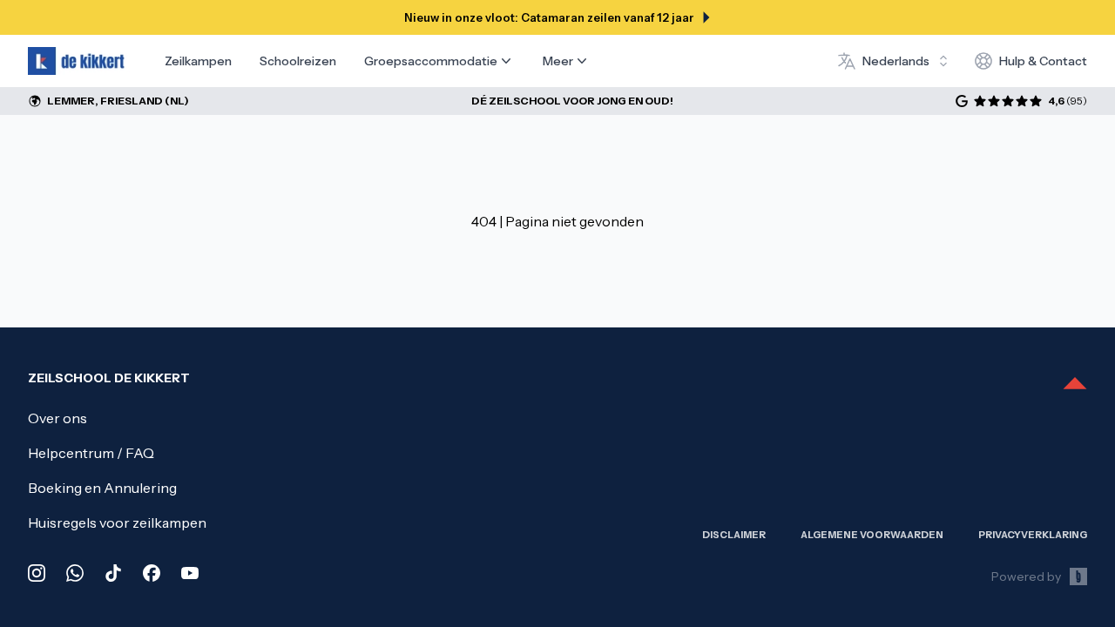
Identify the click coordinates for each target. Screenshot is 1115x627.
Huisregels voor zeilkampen (117, 522)
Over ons (57, 418)
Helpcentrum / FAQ (91, 453)
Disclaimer (734, 535)
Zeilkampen (198, 61)
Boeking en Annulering (102, 487)
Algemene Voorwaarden (872, 535)
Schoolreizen (298, 61)
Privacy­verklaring (1032, 535)
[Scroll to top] (1075, 385)
